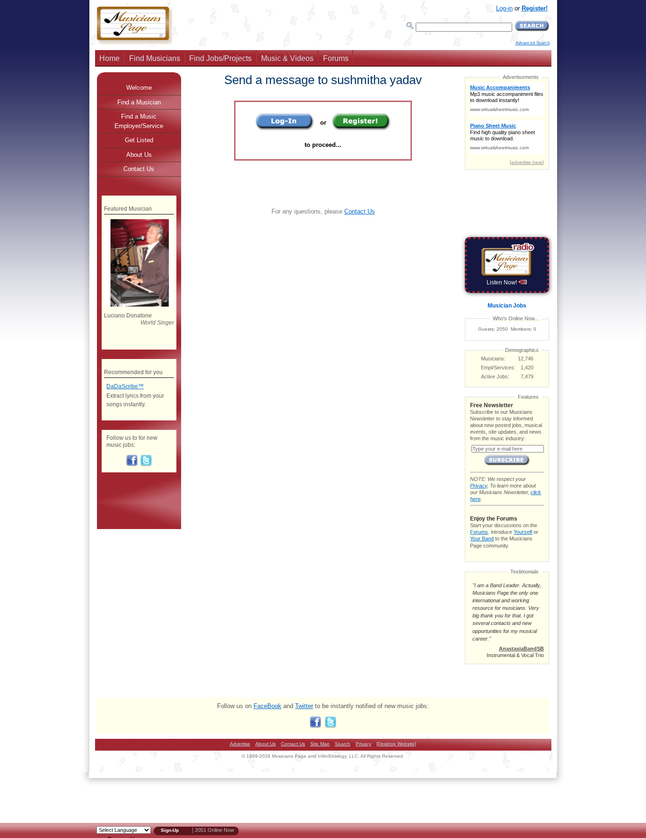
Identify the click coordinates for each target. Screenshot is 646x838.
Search (342, 743)
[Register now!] (361, 128)
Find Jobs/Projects (220, 58)
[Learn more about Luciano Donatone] (139, 304)
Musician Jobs (507, 305)
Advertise (240, 743)
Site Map (320, 743)
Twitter (304, 706)
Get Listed (139, 140)
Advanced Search (532, 43)
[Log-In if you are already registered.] (284, 128)
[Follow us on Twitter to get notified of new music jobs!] (146, 464)
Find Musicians (154, 58)
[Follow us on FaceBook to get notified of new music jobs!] (132, 464)
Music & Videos (287, 58)
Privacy (478, 485)
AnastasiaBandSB (521, 648)
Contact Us (359, 211)
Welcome (139, 87)
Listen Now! (502, 282)
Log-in (504, 8)
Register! (535, 8)
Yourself (523, 532)
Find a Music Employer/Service (138, 121)
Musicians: (493, 358)
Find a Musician (139, 102)
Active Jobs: (495, 376)
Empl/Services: (498, 367)
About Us (139, 154)
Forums (336, 58)
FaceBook (267, 706)
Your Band (482, 538)
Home (109, 58)
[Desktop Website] (396, 743)
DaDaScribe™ (125, 386)
